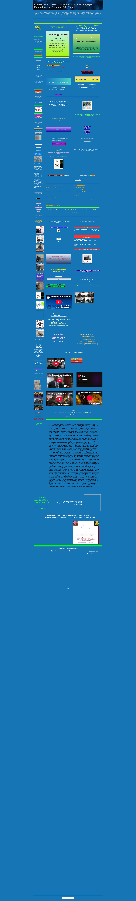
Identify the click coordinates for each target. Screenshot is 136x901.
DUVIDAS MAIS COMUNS (38, 424)
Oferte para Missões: (38, 339)
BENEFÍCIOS (38, 60)
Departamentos (42, 14)
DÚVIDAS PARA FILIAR (38, 123)
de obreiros (92, 270)
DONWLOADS (38, 51)
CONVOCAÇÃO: (59, 138)
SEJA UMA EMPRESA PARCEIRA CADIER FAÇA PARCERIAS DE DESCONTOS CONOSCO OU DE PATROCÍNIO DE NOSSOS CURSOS (38, 350)
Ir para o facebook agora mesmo (38, 42)
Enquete (82, 14)
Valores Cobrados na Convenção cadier (38, 193)
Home (35, 12)
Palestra (76, 270)
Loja (87, 14)
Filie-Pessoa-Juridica (86, 12)
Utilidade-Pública (94, 14)
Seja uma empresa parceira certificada (57, 227)
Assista (88, 271)
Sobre (84, 270)
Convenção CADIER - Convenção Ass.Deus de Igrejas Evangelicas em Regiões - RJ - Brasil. (63, 5)
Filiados (40, 12)
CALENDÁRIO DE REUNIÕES (58, 140)
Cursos (76, 14)
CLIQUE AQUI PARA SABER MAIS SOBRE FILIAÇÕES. (59, 293)
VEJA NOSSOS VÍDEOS (38, 97)
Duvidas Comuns (45, 13)
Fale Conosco (64, 12)
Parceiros (90, 13)
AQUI (59, 120)
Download (54, 13)
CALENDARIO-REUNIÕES (65, 13)
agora (92, 271)
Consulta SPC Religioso (67, 14)
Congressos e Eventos (53, 14)
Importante (84, 271)
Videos (57, 12)
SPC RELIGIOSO (38, 87)
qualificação (87, 270)
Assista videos (38, 144)
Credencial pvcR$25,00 (87, 133)
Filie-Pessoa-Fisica (74, 12)
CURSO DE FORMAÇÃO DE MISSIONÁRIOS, (38, 132)
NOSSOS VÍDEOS (38, 102)
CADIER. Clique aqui (59, 316)
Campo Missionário (49, 12)
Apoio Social (76, 13)
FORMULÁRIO (78, 180)
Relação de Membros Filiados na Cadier (87, 221)
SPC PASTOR (38, 416)
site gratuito (67, 897)
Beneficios (83, 13)
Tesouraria (36, 16)
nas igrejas (97, 270)
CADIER (66, 227)
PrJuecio (80, 270)
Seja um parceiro (59, 314)
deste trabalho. (38, 147)
